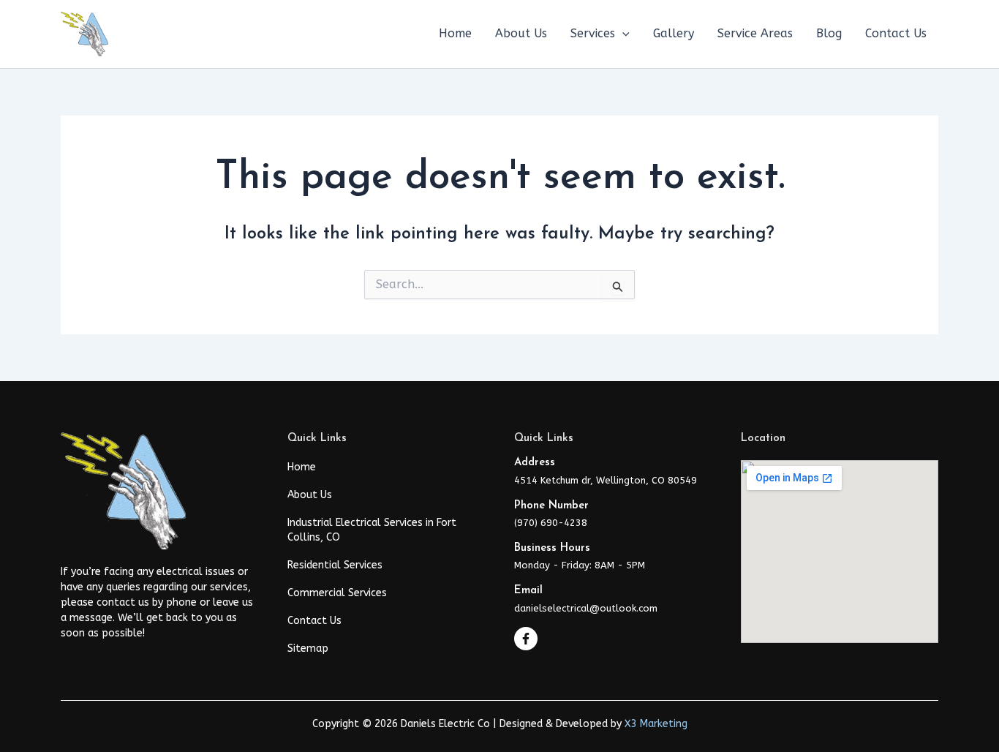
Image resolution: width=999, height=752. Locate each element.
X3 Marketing (656, 724)
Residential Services (334, 565)
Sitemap (307, 648)
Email (528, 590)
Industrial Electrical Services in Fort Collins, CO (371, 530)
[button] (622, 33)
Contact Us (314, 620)
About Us (309, 495)
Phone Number (551, 505)
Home (301, 467)
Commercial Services (337, 593)
